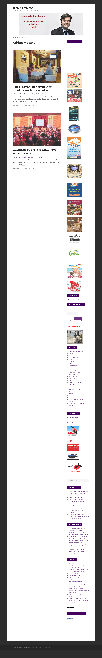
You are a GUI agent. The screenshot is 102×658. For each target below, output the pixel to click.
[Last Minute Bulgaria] (74, 327)
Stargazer (47, 647)
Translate (80, 483)
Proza (70, 395)
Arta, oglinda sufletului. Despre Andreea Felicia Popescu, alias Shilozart (78, 532)
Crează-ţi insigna (70, 622)
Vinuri (71, 407)
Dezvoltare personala (75, 369)
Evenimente (72, 374)
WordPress (40, 647)
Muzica (71, 392)
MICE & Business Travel (76, 390)
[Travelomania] (75, 472)
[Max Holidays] (73, 435)
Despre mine (72, 367)
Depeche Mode (73, 365)
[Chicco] (74, 101)
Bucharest (72, 359)
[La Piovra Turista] (73, 450)
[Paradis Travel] (74, 278)
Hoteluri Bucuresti (72, 423)
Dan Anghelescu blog (75, 575)
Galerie (16, 94)
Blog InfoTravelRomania (76, 564)
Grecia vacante (73, 417)
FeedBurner (82, 321)
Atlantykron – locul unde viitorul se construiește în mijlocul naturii (79, 493)
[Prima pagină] (14, 38)
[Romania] (74, 260)
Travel (71, 405)
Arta (70, 355)
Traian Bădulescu (24, 7)
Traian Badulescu (70, 618)
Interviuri (72, 384)
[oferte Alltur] (74, 291)
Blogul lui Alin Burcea (75, 568)
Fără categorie (73, 376)
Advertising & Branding (76, 351)
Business (71, 361)
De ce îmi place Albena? (80, 528)
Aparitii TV (72, 353)
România (71, 397)
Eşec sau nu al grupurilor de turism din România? (76, 551)
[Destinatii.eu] (74, 134)
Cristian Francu (73, 573)
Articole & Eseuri (74, 357)
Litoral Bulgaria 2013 (75, 581)
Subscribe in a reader (73, 300)
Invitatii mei (72, 386)
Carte (70, 363)
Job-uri (71, 388)
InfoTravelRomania (75, 382)
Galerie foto (72, 378)
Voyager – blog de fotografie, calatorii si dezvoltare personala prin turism (79, 600)
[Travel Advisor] (73, 459)
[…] (35, 101)
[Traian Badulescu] (67, 620)
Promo (71, 393)
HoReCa (71, 380)
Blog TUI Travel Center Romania (79, 566)
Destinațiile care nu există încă (78, 497)
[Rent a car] (74, 243)
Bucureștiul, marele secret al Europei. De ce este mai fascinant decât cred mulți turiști (79, 516)
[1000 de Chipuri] (75, 343)
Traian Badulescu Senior (76, 403)
